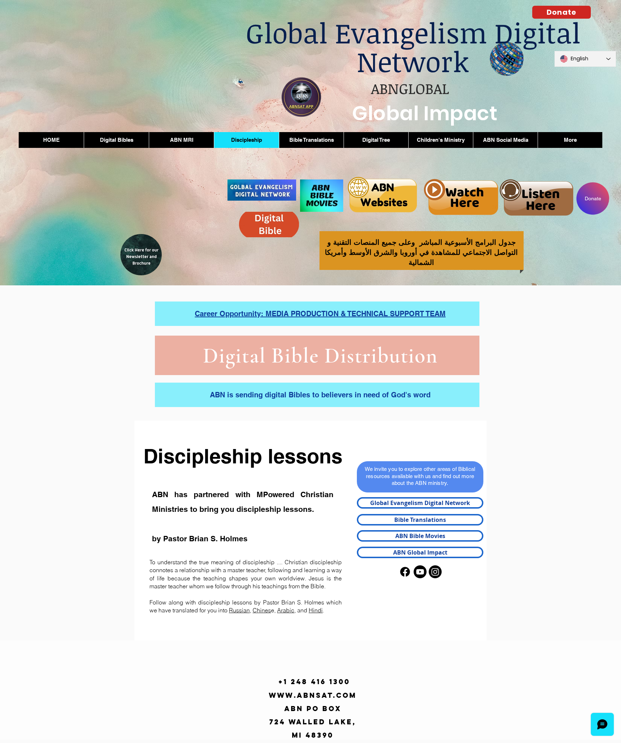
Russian (239, 610)
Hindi (316, 610)
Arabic (285, 610)
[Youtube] (420, 571)
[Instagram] (435, 571)
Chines (262, 610)
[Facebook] (405, 571)
